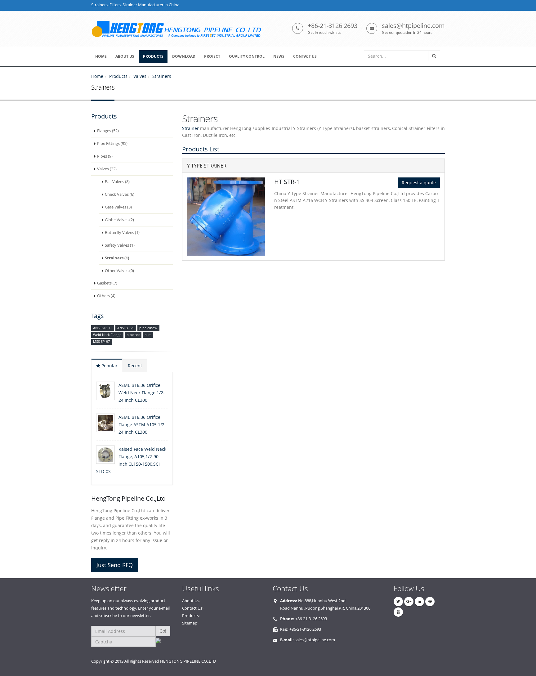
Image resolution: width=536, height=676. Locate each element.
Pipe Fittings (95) (112, 143)
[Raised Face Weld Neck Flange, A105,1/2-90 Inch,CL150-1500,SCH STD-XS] (105, 454)
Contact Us (192, 608)
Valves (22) (107, 169)
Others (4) (106, 295)
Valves (139, 76)
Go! (162, 631)
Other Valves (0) (119, 270)
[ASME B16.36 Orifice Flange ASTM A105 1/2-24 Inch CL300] (105, 423)
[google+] (408, 601)
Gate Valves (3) (118, 207)
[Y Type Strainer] (226, 216)
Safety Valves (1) (120, 245)
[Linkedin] (419, 601)
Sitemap (189, 623)
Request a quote (419, 183)
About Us (190, 600)
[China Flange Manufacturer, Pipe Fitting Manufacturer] (179, 29)
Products (118, 76)
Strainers (161, 76)
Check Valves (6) (119, 194)
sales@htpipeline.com (413, 25)
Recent (135, 366)
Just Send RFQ (114, 565)
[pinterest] (430, 601)
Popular (109, 366)
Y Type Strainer (206, 165)
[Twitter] (398, 601)
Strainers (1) (117, 258)
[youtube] (398, 612)
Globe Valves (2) (119, 219)
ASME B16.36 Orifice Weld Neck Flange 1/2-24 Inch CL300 (141, 392)
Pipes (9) (105, 156)
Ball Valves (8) (117, 181)
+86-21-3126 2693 (332, 25)
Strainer (190, 128)
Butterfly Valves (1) (122, 232)
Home (97, 76)
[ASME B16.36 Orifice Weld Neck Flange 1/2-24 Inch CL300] (105, 391)
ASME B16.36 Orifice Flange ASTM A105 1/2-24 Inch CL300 (142, 424)
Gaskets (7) (107, 283)
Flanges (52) (108, 130)
